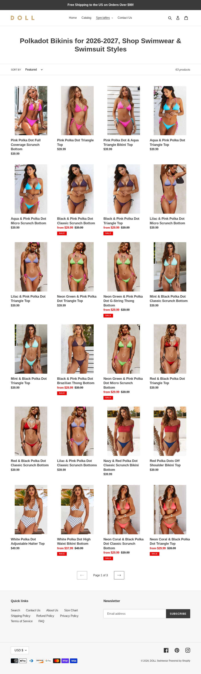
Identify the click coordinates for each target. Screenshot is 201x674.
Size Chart (71, 610)
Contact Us (33, 610)
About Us (52, 610)
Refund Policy (45, 615)
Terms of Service (22, 621)
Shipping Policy (20, 615)
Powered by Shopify (179, 660)
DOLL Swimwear (159, 660)
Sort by (16, 69)
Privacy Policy (69, 615)
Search (15, 610)
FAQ (41, 621)
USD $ (19, 650)
